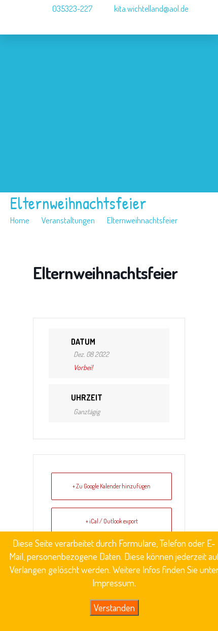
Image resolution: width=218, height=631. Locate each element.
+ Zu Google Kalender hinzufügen (111, 486)
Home (19, 220)
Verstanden (114, 607)
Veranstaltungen (68, 220)
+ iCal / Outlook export (112, 521)
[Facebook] (22, 43)
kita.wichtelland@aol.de (151, 9)
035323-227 (71, 9)
